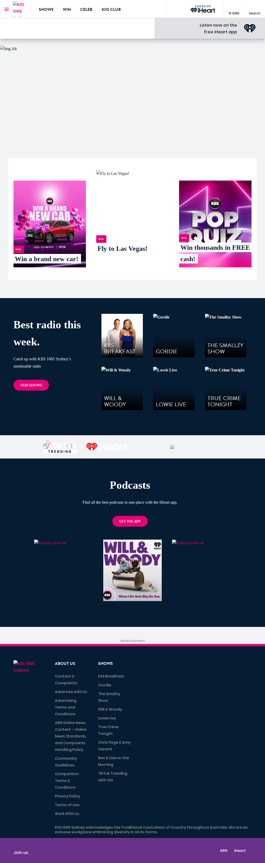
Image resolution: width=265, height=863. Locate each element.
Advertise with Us (71, 691)
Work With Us (67, 813)
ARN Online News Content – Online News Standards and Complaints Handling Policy (70, 736)
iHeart (240, 850)
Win (67, 9)
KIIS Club (111, 9)
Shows (46, 9)
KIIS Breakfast (111, 676)
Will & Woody (110, 709)
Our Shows (31, 385)
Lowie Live (107, 718)
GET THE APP (130, 521)
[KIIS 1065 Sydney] (22, 9)
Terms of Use (67, 804)
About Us (65, 663)
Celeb (86, 9)
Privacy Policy (67, 796)
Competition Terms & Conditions (67, 780)
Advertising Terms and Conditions (65, 707)
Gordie (104, 685)
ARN (223, 850)
